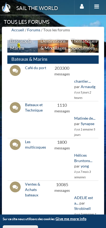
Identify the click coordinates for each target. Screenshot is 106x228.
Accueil (17, 30)
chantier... (82, 81)
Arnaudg (88, 86)
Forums (33, 30)
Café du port (35, 67)
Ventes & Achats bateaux (32, 189)
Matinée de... (84, 118)
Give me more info (70, 218)
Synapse (87, 123)
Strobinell (82, 208)
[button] (53, 59)
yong (85, 166)
